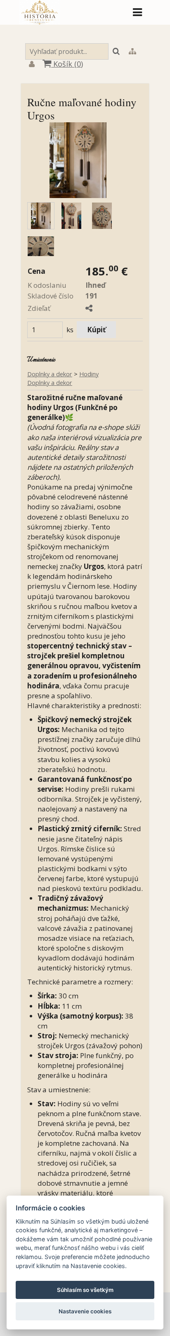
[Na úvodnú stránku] (39, 22)
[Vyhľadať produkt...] (116, 52)
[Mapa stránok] (132, 52)
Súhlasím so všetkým (85, 1290)
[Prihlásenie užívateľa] (31, 64)
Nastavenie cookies (85, 1311)
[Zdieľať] (88, 308)
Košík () (67, 64)
